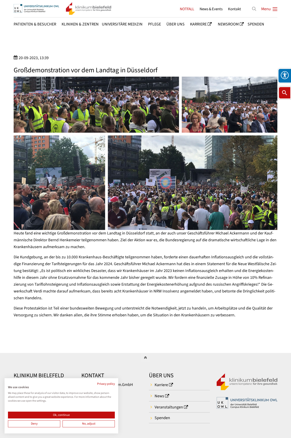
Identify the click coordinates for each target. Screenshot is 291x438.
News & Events (211, 9)
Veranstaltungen (169, 407)
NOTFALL (187, 9)
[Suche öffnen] (284, 92)
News (159, 396)
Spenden (162, 418)
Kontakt (234, 9)
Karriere (161, 385)
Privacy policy (106, 384)
